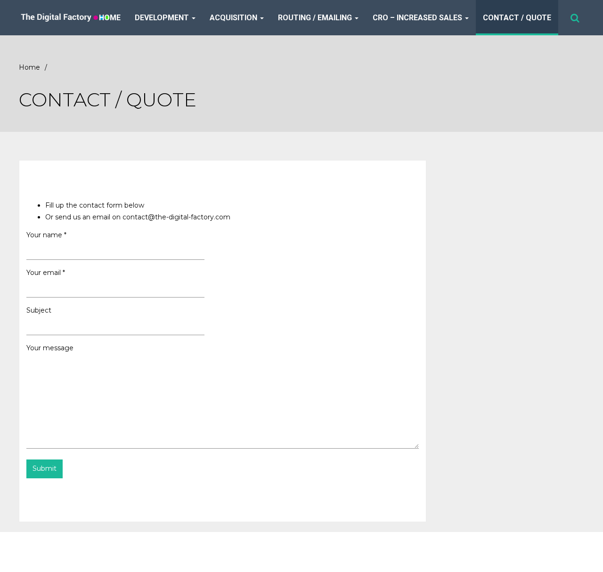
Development (163, 17)
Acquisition (234, 17)
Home (110, 17)
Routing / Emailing (316, 17)
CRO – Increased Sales (418, 17)
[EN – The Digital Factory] (77, 17)
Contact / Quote (517, 17)
